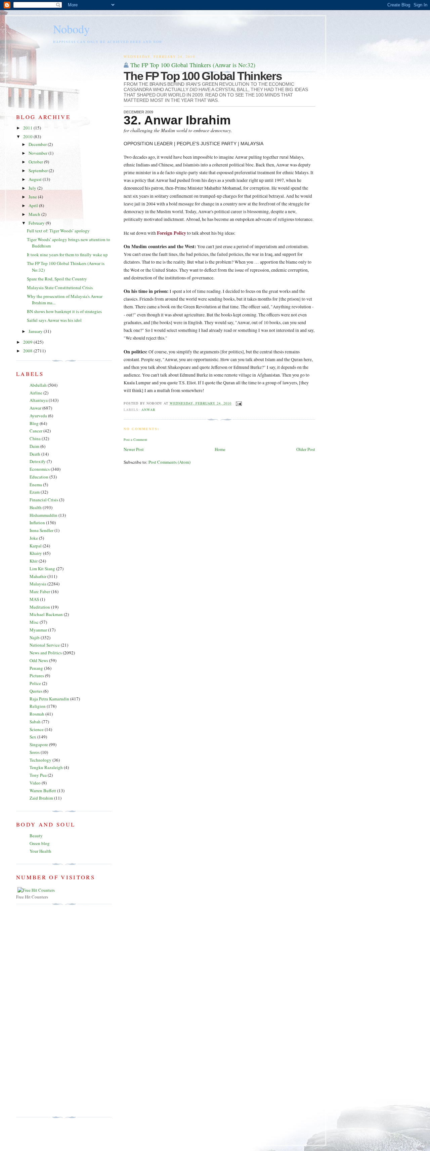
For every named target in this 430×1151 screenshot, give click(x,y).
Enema (36, 485)
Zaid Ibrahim (41, 798)
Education (39, 477)
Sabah (35, 722)
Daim (34, 446)
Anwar (148, 409)
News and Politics (46, 653)
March (35, 214)
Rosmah (37, 714)
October (36, 162)
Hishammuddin (43, 515)
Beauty (36, 836)
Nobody (71, 29)
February (37, 223)
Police (35, 683)
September (39, 170)
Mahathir (38, 576)
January (36, 331)
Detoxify (38, 461)
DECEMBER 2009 (138, 112)
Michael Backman (46, 614)
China (35, 438)
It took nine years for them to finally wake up (67, 255)
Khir (34, 561)
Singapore (39, 744)
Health (36, 507)
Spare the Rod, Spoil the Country (57, 279)
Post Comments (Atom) (169, 462)
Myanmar (38, 630)
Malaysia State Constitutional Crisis (60, 287)
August (36, 179)
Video (35, 783)
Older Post (305, 449)
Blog (34, 423)
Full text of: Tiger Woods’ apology (58, 231)
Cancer (36, 431)
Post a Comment (135, 439)
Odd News (39, 660)
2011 (28, 128)
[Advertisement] (43, 1011)
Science (37, 729)
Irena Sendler (41, 530)
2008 (28, 351)
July (33, 188)
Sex (33, 737)
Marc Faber (40, 591)
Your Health (40, 851)
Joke (34, 538)
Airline (36, 393)
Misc (34, 622)
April (34, 205)
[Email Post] (238, 403)
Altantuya (39, 400)
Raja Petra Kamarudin (49, 699)
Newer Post (134, 449)
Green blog (40, 843)
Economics (40, 469)
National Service (45, 645)
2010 (28, 136)
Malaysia (38, 584)
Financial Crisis (44, 500)
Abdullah (38, 385)
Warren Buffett (43, 791)
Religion (38, 706)
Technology (40, 760)
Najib (35, 638)
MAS (34, 599)
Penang (36, 668)
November (38, 153)
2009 (28, 342)
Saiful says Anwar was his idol (54, 320)
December (38, 144)
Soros (35, 752)
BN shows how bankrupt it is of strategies (64, 311)
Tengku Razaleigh (46, 767)
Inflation (37, 523)
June (33, 197)
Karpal (36, 546)
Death (35, 454)
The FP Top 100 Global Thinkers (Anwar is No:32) (192, 65)
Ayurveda (38, 416)
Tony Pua (38, 775)
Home (220, 449)
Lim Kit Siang (42, 569)
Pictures (37, 676)
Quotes (36, 691)
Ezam (35, 492)
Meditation (40, 607)
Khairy (36, 553)
